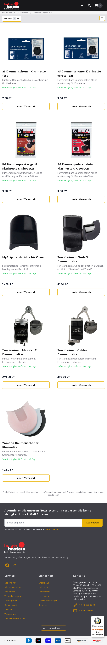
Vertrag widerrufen (53, 628)
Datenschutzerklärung (52, 529)
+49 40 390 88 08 (87, 605)
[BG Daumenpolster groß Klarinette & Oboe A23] (26, 140)
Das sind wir (9, 582)
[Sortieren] (102, 18)
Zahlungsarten (10, 600)
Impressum (44, 596)
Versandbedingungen (13, 596)
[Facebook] (7, 565)
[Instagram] (14, 565)
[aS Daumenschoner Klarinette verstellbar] (81, 47)
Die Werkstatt (10, 605)
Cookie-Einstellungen (48, 600)
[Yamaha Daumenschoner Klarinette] (26, 419)
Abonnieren (92, 522)
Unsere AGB (44, 582)
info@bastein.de (86, 610)
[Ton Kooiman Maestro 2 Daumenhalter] (26, 326)
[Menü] (102, 617)
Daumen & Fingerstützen (42, 13)
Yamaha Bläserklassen (14, 618)
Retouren (43, 605)
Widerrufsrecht (45, 587)
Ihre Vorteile (9, 591)
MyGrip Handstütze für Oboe (23, 257)
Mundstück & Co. (8, 13)
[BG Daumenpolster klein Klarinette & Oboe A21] (81, 140)
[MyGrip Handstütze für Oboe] (26, 233)
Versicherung (10, 614)
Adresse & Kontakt (12, 587)
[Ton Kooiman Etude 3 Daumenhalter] (81, 233)
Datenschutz (44, 591)
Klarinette (24, 13)
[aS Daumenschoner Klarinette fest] (26, 47)
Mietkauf (8, 609)
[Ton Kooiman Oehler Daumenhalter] (81, 326)
